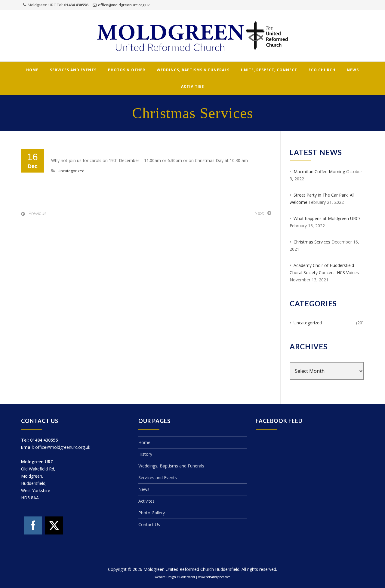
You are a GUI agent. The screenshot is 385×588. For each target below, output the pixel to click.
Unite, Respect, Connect (269, 69)
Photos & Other (126, 69)
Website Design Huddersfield (175, 577)
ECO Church (322, 69)
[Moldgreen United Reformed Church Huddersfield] (192, 36)
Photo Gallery (151, 513)
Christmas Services (312, 242)
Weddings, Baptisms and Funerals (171, 466)
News (353, 69)
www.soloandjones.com (214, 577)
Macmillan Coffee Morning (319, 171)
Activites (146, 501)
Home (32, 69)
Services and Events (73, 69)
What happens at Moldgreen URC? (327, 218)
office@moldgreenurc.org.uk (124, 5)
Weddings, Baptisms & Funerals (193, 69)
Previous (38, 213)
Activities (192, 86)
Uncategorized (71, 170)
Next (259, 213)
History (145, 454)
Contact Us (149, 524)
